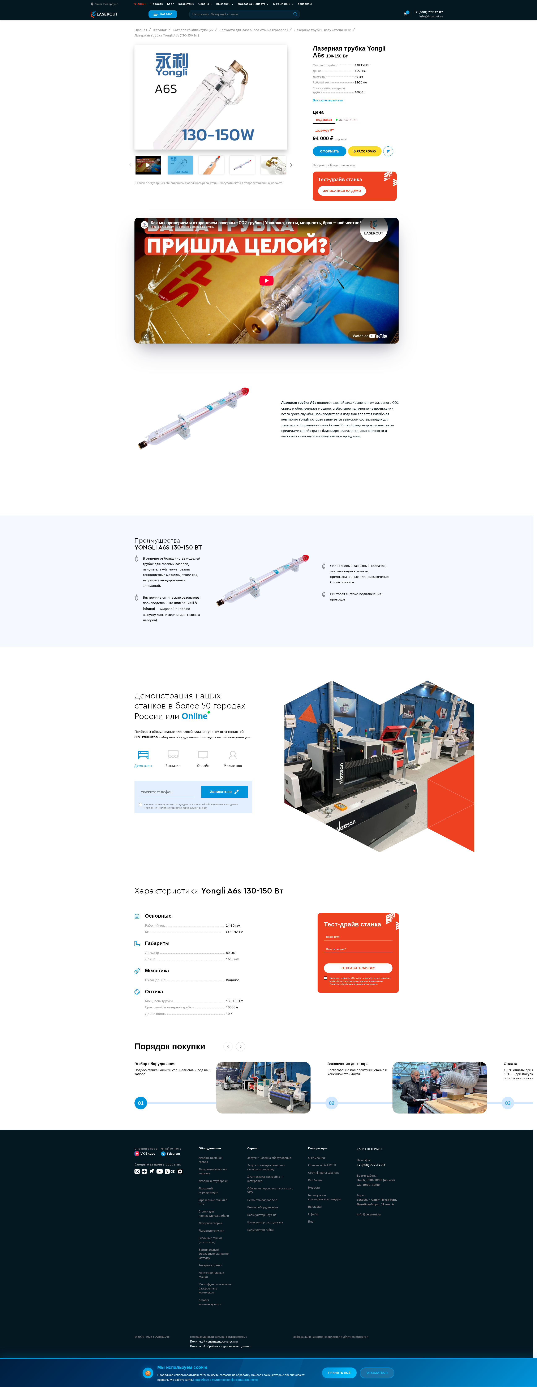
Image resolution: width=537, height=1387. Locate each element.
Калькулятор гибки (260, 1229)
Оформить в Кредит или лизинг (334, 165)
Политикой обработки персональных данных (221, 1346)
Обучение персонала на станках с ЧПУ (270, 1190)
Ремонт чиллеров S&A (262, 1200)
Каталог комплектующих (210, 1302)
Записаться (221, 792)
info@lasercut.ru (431, 16)
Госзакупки (186, 4)
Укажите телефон (157, 792)
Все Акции (315, 1180)
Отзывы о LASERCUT (322, 1165)
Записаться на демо (342, 191)
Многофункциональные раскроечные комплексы (215, 1288)
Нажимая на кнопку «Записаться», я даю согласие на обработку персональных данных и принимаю (191, 806)
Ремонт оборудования (262, 1207)
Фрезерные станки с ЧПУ (213, 1202)
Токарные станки (210, 1265)
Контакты (304, 4)
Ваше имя (333, 936)
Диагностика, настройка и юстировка (264, 1179)
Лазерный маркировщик (208, 1190)
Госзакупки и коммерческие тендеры (324, 1197)
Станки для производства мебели (214, 1213)
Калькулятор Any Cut (261, 1214)
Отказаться (377, 1372)
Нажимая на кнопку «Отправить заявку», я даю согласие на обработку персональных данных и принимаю (360, 980)
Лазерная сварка (210, 1223)
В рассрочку (364, 151)
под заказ (324, 119)
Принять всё (339, 1372)
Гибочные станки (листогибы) (210, 1240)
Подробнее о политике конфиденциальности (225, 1380)
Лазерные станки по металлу (213, 1171)
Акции (140, 4)
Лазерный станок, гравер (211, 1160)
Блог (170, 4)
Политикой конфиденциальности (213, 1341)
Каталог (166, 14)
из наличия (348, 119)
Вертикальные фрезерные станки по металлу (214, 1253)
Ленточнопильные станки (211, 1275)
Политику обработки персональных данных (183, 807)
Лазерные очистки (211, 1230)
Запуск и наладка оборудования (269, 1157)
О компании (316, 1157)
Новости (156, 4)
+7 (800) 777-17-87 (428, 12)
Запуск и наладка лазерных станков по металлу (266, 1167)
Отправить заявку (358, 968)
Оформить (329, 151)
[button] (291, 165)
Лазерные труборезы (213, 1181)
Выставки (315, 1206)
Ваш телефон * (336, 948)
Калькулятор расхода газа (265, 1222)
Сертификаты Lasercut (323, 1172)
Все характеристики (328, 100)
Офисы (313, 1214)
